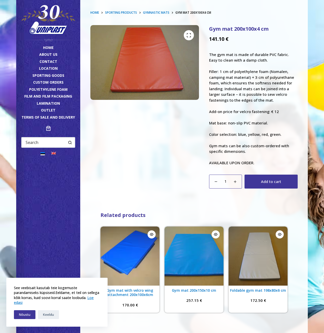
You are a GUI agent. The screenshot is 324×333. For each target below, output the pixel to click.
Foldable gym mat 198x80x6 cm (258, 290)
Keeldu (48, 314)
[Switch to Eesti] (42, 153)
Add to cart (271, 181)
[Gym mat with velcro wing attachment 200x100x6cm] (129, 256)
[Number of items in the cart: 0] (48, 128)
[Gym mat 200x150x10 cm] (194, 256)
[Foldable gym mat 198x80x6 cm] (258, 256)
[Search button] (70, 142)
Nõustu (24, 314)
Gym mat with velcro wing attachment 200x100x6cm (130, 292)
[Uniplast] (48, 19)
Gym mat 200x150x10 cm (194, 290)
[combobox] (43, 142)
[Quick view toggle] (152, 234)
